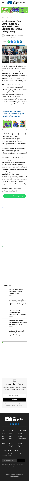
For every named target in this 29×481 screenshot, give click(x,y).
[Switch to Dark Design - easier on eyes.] (26, 2)
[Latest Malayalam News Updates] (14, 2)
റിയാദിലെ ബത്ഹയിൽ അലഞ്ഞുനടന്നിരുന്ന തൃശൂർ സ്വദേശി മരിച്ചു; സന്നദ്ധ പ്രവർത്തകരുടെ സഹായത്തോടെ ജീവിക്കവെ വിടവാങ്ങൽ (18, 325)
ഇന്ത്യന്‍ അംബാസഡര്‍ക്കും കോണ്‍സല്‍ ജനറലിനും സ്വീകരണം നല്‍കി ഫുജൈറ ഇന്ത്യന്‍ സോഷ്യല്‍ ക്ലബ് (18, 303)
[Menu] (3, 2)
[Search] (24, 2)
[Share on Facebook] (12, 41)
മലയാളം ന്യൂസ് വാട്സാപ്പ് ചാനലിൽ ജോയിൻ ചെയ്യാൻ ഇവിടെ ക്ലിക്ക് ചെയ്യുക (13, 113)
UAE (4, 38)
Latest (8, 38)
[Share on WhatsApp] (9, 41)
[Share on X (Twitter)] (15, 41)
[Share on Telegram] (18, 41)
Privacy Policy (13, 405)
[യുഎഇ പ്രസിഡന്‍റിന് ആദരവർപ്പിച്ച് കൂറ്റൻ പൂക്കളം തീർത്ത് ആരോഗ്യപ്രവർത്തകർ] (4, 291)
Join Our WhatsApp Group (15, 196)
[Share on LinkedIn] (21, 41)
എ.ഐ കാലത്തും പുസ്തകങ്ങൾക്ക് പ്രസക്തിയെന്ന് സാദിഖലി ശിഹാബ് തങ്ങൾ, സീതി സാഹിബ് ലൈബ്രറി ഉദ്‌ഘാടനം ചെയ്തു (17, 315)
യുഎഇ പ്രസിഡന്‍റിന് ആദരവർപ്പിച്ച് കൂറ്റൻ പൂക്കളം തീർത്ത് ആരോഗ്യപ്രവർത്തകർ (16, 292)
